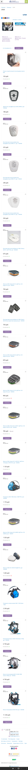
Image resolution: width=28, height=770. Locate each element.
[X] (5, 18)
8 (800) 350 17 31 (14, 731)
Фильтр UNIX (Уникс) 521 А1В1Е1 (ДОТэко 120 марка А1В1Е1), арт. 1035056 (14, 426)
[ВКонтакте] (2, 18)
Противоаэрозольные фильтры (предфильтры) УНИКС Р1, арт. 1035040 (12, 142)
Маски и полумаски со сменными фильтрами (7, 39)
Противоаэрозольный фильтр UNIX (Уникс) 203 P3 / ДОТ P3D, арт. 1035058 (13, 249)
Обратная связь (15, 733)
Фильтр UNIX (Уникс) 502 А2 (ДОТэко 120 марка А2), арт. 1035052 (12, 355)
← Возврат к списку (16, 19)
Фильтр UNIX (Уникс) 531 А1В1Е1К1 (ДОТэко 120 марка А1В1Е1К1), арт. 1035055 (13, 462)
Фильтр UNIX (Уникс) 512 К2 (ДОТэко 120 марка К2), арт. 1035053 (12, 391)
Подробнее (7, 509)
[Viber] (7, 18)
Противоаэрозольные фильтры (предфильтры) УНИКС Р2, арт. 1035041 (12, 178)
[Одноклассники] (3, 18)
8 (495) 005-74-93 (14, 734)
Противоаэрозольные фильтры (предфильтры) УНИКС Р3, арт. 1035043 (12, 213)
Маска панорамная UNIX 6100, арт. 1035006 (13, 709)
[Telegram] (8, 18)
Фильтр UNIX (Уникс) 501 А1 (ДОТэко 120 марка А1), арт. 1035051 (12, 284)
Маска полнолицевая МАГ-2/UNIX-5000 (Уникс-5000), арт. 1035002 (12, 675)
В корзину (7, 83)
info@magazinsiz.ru (14, 736)
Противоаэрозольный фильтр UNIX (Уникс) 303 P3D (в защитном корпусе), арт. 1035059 (13, 320)
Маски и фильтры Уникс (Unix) (20, 38)
